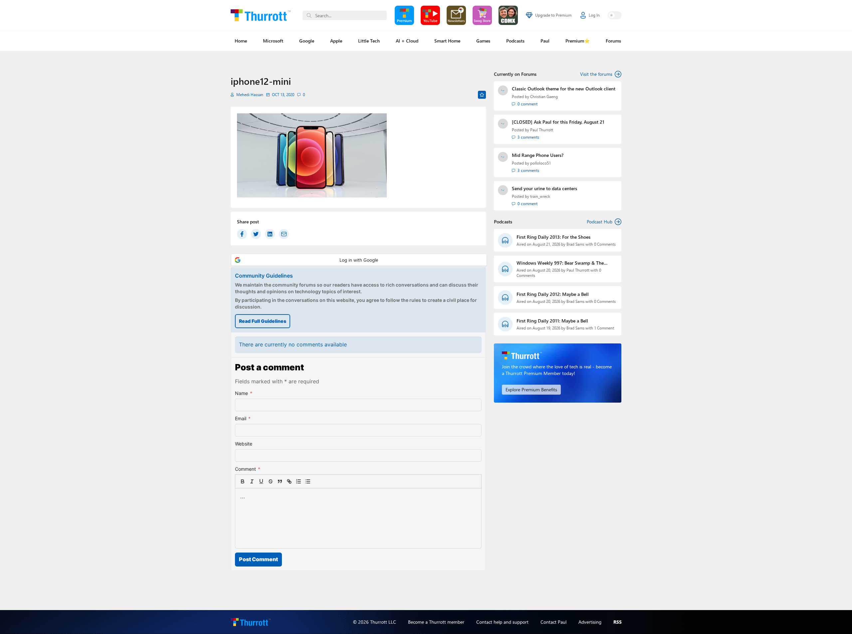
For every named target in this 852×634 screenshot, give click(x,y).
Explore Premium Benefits (531, 389)
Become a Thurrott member (436, 622)
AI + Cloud (407, 41)
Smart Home (447, 41)
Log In (594, 15)
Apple (336, 41)
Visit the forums (596, 74)
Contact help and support (502, 622)
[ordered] (298, 481)
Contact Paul (553, 622)
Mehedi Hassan (249, 94)
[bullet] (308, 481)
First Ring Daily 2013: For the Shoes (553, 237)
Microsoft (273, 41)
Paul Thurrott (541, 129)
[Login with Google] (359, 260)
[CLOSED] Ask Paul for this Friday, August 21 (558, 122)
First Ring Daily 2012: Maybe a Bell (553, 294)
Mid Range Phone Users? (537, 155)
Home (241, 41)
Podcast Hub (599, 221)
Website (243, 443)
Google (306, 41)
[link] (317, 481)
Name (243, 393)
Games (483, 41)
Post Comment (258, 559)
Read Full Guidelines (262, 321)
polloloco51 (540, 163)
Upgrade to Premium (553, 15)
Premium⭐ (577, 41)
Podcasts (515, 41)
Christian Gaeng (544, 96)
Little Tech (369, 41)
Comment (247, 469)
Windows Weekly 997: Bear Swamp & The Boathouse (560, 263)
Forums (613, 41)
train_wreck (540, 196)
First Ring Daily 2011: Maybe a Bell (552, 320)
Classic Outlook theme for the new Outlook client (563, 88)
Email (243, 418)
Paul (544, 41)
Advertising (589, 622)
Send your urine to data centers (544, 188)
